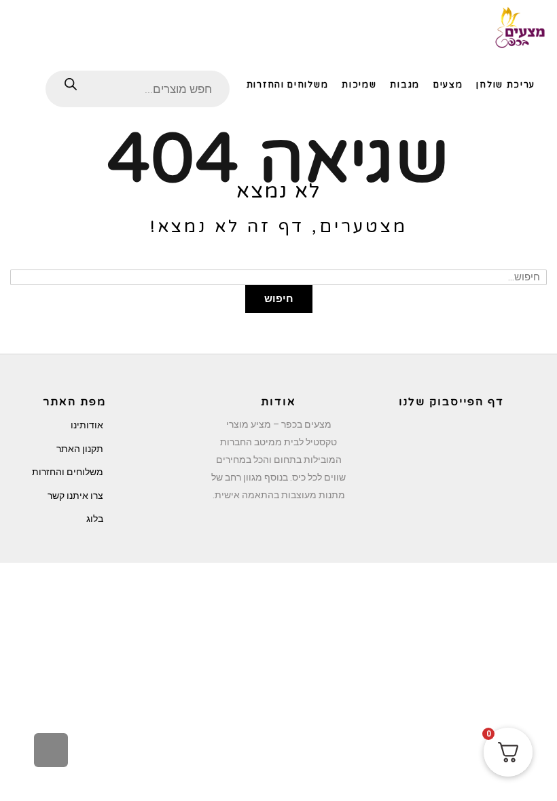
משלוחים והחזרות (67, 471)
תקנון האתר (79, 448)
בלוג (94, 518)
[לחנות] (23, 83)
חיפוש (278, 299)
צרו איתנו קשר (75, 495)
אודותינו (87, 425)
